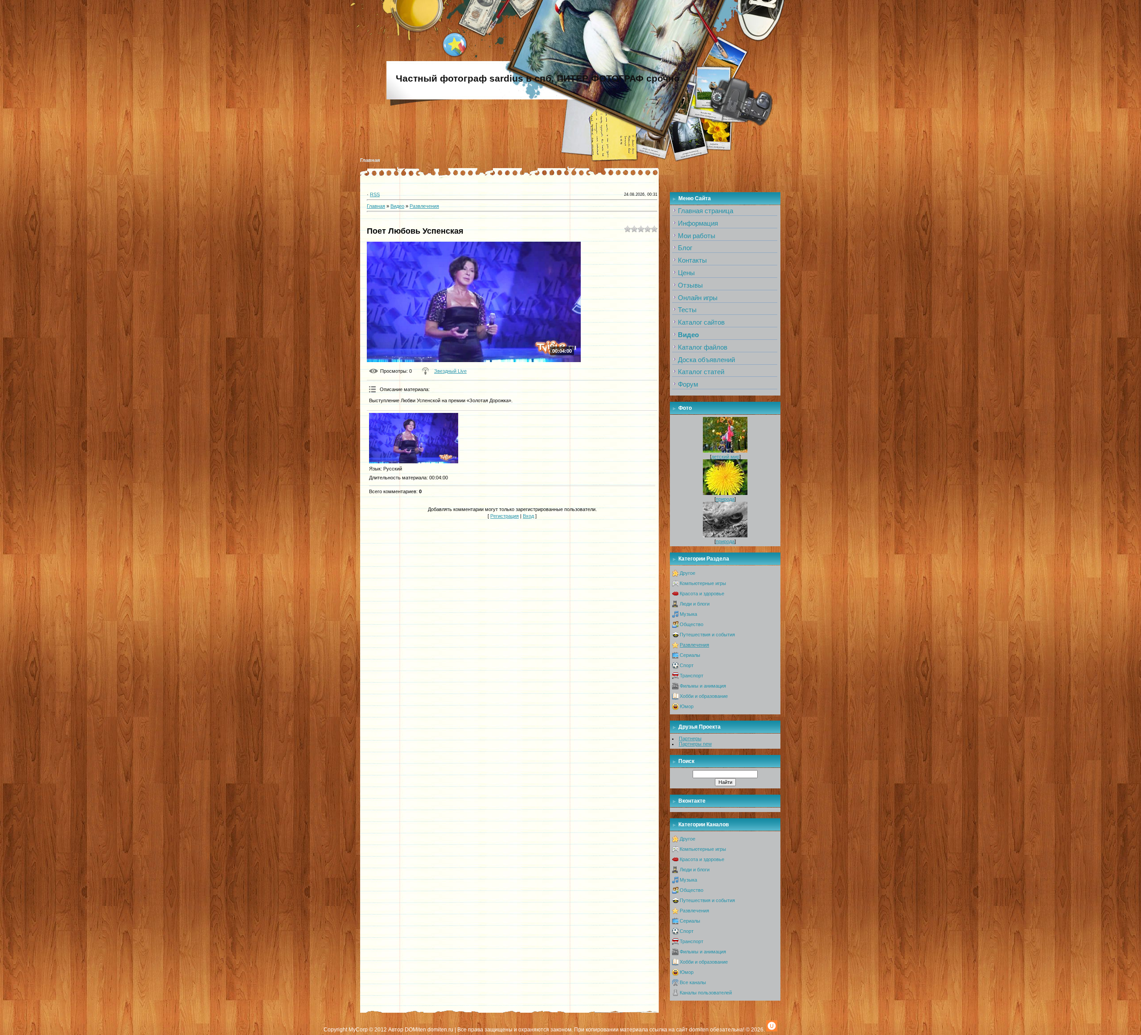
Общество (691, 624)
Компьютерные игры (703, 583)
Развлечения (424, 206)
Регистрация (504, 516)
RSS (375, 194)
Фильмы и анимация (703, 686)
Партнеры (690, 738)
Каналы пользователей (706, 992)
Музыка (688, 614)
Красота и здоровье (702, 593)
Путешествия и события (707, 634)
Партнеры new (695, 743)
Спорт (687, 665)
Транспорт (691, 675)
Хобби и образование (704, 696)
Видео (397, 206)
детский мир (725, 456)
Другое (687, 573)
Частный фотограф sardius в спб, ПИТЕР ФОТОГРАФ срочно (538, 78)
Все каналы (693, 982)
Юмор (687, 706)
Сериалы (690, 655)
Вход (528, 516)
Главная (370, 160)
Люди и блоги (695, 603)
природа (725, 499)
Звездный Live (450, 371)
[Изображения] (413, 438)
